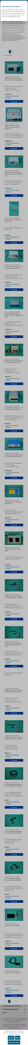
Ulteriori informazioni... (14, 1034)
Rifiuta (18, 1037)
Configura (11, 1037)
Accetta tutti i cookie (14, 1042)
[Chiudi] (26, 2)
